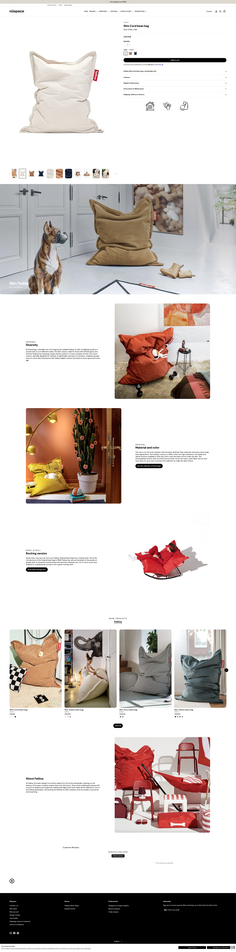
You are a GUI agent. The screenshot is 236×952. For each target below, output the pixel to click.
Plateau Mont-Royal (72, 906)
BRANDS (92, 11)
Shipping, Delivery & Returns (134, 94)
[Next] (226, 670)
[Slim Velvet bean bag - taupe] (178, 717)
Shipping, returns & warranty (20, 921)
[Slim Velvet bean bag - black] (175, 717)
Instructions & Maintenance (134, 89)
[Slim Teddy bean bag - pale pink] (68, 717)
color (129, 50)
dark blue (135, 53)
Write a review (118, 856)
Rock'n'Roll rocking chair (37, 569)
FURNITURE (103, 11)
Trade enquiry (113, 912)
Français (209, 11)
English (116, 941)
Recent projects (114, 909)
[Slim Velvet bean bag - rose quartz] (182, 717)
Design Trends (15, 915)
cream (126, 53)
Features (127, 77)
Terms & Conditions (17, 924)
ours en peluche (130, 53)
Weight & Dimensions (131, 83)
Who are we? (14, 912)
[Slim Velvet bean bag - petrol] (180, 717)
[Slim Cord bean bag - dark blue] (15, 717)
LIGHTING (113, 11)
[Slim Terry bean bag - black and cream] (120, 717)
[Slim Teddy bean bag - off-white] (65, 717)
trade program (68, 5)
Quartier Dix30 (70, 909)
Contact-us (14, 906)
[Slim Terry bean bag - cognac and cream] (123, 717)
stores (60, 5)
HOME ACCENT (126, 11)
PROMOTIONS (140, 11)
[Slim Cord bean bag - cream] (11, 717)
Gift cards (13, 909)
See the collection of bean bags (149, 466)
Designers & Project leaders (118, 906)
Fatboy (126, 22)
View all (118, 726)
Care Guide (14, 918)
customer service (51, 5)
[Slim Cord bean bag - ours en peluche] (13, 717)
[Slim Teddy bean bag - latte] (70, 717)
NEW (86, 11)
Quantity (127, 41)
